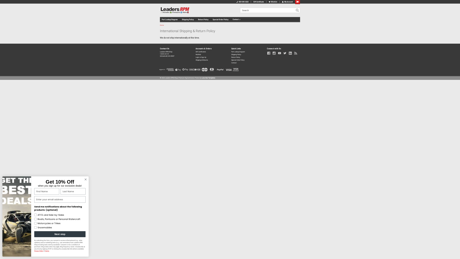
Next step (60, 234)
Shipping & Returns (202, 60)
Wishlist (274, 2)
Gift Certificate (258, 2)
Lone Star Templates (208, 78)
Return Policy (203, 19)
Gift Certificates (201, 52)
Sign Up (203, 57)
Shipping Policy (188, 19)
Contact (236, 19)
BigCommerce (190, 78)
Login (197, 57)
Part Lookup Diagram (170, 19)
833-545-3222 (243, 2)
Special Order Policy (220, 19)
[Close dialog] (85, 179)
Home (162, 25)
